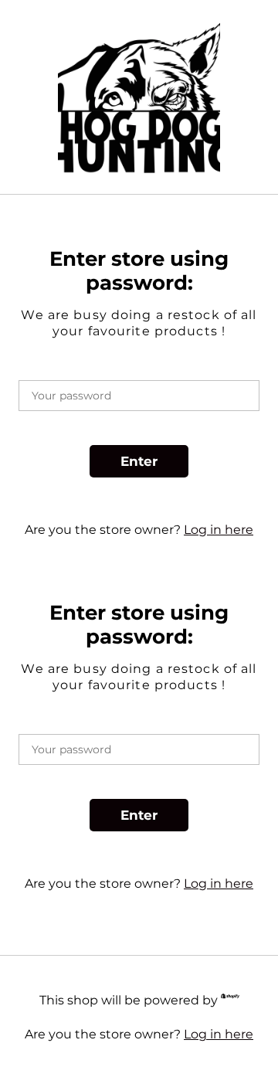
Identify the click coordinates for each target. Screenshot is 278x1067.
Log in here (218, 529)
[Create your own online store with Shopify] (230, 998)
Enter (139, 461)
